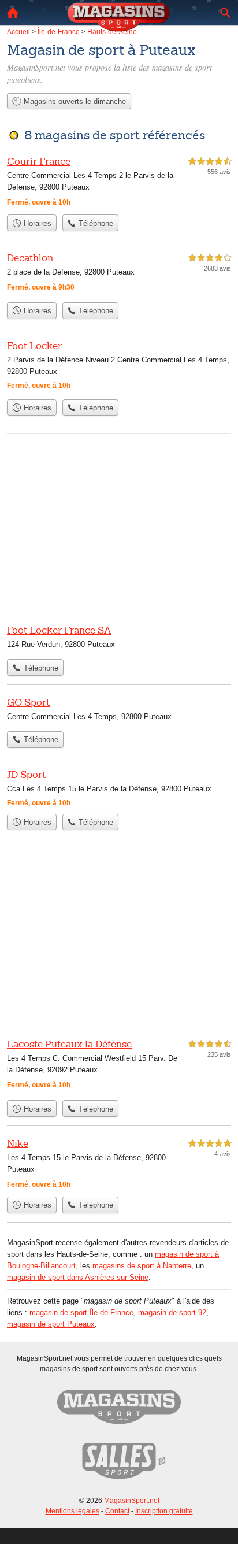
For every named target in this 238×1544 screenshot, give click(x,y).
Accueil (12, 12)
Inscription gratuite (164, 1511)
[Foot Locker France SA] (119, 638)
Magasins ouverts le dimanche (73, 101)
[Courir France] (119, 181)
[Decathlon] (119, 273)
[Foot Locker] (119, 366)
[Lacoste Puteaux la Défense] (119, 1065)
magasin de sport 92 (172, 1312)
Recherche (225, 12)
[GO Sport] (119, 710)
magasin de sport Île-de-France (81, 1312)
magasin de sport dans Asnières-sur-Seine (77, 1277)
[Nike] (119, 1164)
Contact (117, 1511)
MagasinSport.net (131, 1501)
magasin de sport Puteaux (51, 1324)
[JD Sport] (119, 788)
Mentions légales (72, 1511)
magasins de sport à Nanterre (141, 1265)
